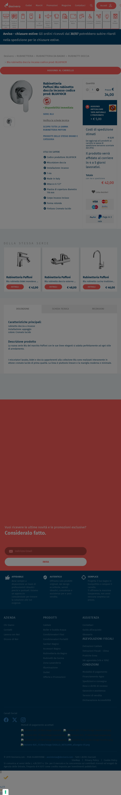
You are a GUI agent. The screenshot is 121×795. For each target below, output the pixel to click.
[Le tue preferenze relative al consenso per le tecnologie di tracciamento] (6, 792)
